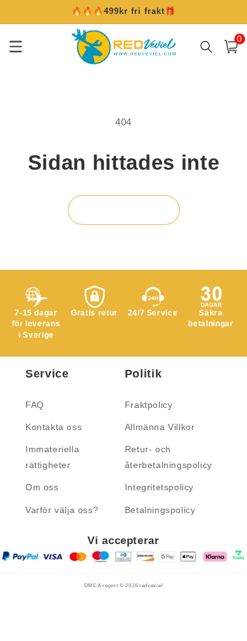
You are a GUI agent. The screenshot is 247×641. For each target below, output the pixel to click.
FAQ (34, 405)
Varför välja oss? (61, 510)
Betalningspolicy (160, 510)
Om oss (42, 487)
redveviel (151, 585)
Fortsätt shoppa (124, 210)
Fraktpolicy (149, 405)
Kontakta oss (53, 427)
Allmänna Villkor (160, 427)
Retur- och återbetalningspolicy (168, 457)
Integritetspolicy (159, 487)
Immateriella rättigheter (52, 457)
